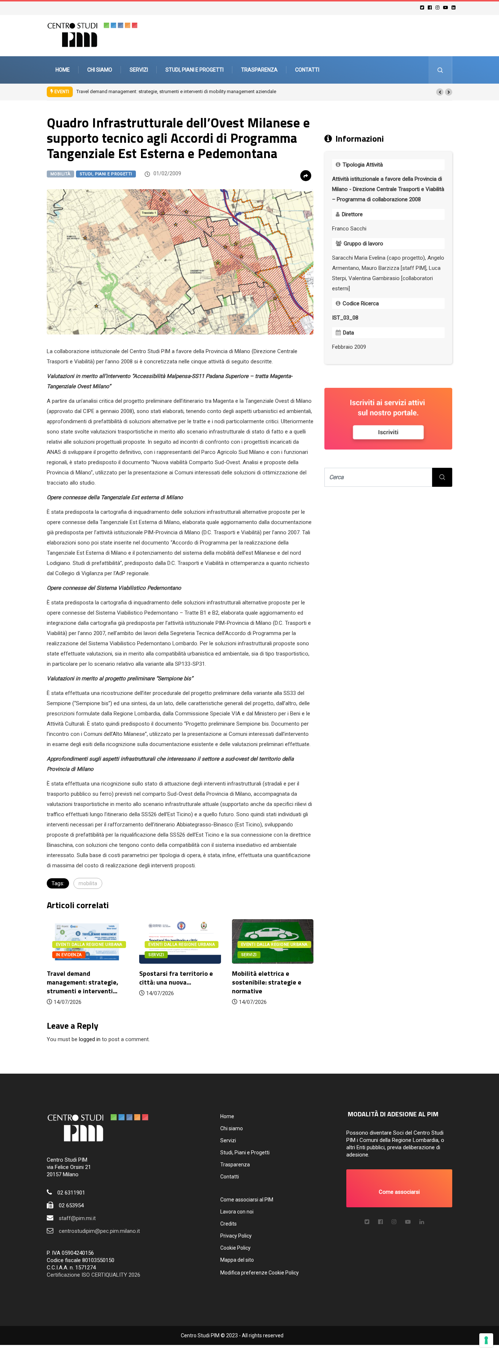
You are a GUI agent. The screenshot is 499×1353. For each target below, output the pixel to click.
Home (63, 70)
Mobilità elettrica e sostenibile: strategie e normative (266, 982)
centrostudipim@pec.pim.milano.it (99, 1231)
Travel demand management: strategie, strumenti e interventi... (82, 982)
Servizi (139, 70)
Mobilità (60, 174)
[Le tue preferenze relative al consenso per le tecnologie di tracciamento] (486, 1340)
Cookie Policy (235, 1248)
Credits (228, 1224)
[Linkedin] (455, 7)
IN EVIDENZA (69, 954)
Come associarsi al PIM (246, 1200)
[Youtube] (446, 7)
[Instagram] (438, 7)
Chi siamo (99, 70)
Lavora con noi (237, 1212)
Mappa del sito (237, 1260)
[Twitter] (423, 7)
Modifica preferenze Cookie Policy (259, 1273)
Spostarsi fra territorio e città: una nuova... (176, 977)
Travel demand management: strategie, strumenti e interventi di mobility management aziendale (176, 91)
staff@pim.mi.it (77, 1218)
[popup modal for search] (440, 70)
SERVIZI (156, 954)
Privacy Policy (236, 1236)
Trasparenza (259, 70)
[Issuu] (421, 1222)
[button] (439, 92)
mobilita (88, 883)
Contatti (307, 70)
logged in (89, 1039)
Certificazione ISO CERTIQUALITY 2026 (93, 1275)
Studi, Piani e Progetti (194, 70)
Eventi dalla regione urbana (89, 944)
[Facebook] (431, 7)
